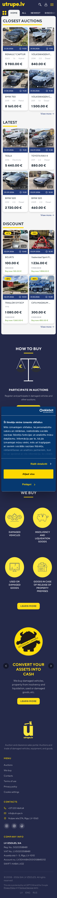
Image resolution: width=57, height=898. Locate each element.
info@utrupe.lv (15, 813)
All (24, 13)
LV (21, 892)
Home (14, 13)
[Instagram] (14, 826)
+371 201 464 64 (16, 808)
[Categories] (4, 13)
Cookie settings (11, 792)
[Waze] (22, 826)
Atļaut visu (28, 473)
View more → (47, 113)
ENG (27, 892)
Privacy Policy (10, 888)
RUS (35, 892)
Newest (36, 13)
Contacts (8, 775)
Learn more (28, 701)
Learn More (28, 606)
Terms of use (10, 781)
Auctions (8, 765)
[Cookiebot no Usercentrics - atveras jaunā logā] (40, 411)
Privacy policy (10, 786)
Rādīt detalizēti (39, 463)
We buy (8, 770)
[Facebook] (7, 826)
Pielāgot (26, 484)
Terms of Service (26, 888)
